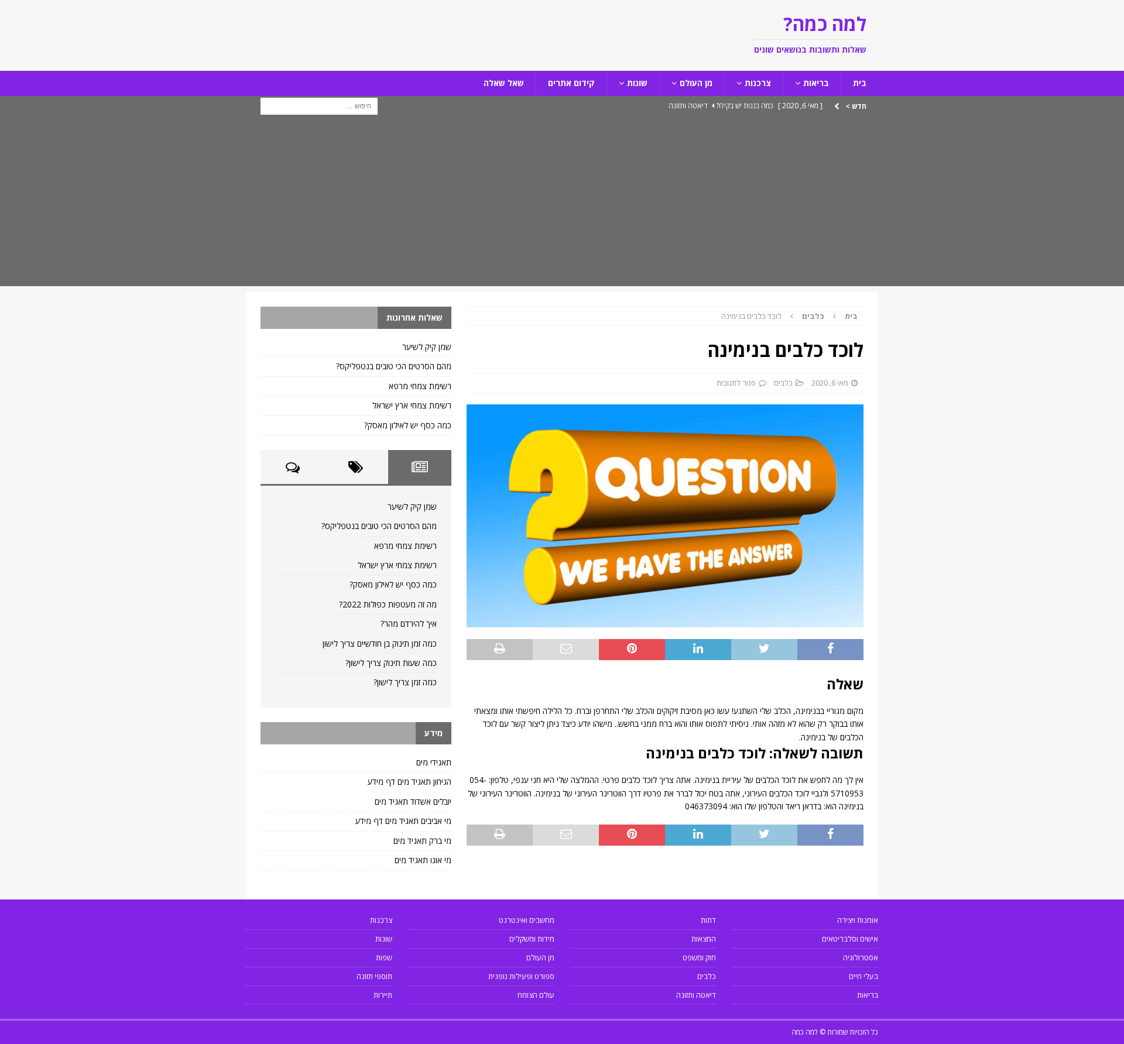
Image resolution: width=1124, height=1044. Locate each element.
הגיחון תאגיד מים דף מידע (409, 781)
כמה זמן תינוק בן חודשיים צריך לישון (380, 643)
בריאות (816, 82)
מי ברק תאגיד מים (422, 840)
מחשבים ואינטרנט (526, 920)
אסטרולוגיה (860, 957)
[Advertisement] (562, 204)
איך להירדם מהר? (409, 623)
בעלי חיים (863, 976)
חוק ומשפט (699, 957)
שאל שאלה (504, 82)
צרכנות (758, 82)
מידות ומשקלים (531, 938)
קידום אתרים (571, 82)
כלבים (783, 382)
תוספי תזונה (374, 976)
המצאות (703, 938)
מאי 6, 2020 (829, 382)
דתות (708, 920)
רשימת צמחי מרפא (420, 386)
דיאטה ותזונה (696, 995)
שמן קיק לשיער (426, 346)
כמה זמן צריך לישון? (405, 682)
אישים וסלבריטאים (850, 938)
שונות (637, 82)
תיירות (382, 995)
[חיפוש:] (319, 105)
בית (859, 82)
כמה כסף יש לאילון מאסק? (407, 425)
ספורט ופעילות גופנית (521, 976)
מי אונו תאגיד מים (423, 860)
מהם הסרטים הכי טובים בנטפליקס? (393, 366)
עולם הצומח (536, 995)
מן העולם (696, 82)
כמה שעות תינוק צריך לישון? (391, 662)
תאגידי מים (433, 762)
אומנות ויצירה (857, 920)
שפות (384, 957)
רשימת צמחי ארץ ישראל (411, 405)
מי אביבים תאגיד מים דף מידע (403, 820)
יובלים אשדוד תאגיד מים (413, 801)
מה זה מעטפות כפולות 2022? (388, 604)
